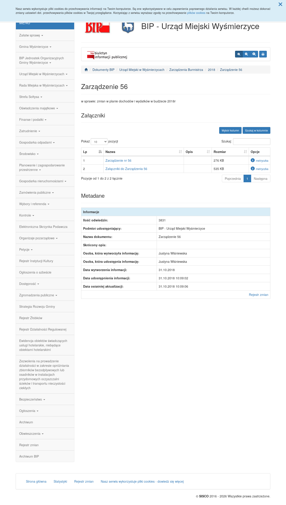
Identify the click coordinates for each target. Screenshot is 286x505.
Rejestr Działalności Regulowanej (42, 329)
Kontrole (25, 215)
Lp (85, 151)
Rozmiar (220, 151)
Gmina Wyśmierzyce (34, 46)
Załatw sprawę (30, 35)
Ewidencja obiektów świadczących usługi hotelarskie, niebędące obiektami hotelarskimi (43, 345)
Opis (189, 151)
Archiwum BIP (29, 456)
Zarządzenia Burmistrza (186, 69)
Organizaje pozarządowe (37, 238)
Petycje (24, 249)
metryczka (262, 161)
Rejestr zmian (29, 445)
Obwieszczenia (30, 433)
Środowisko (27, 153)
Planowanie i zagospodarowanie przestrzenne (42, 167)
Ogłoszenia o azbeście (35, 272)
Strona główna (36, 481)
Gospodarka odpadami (36, 142)
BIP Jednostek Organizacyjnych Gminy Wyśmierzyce (41, 60)
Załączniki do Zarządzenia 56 (126, 168)
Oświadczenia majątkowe (37, 108)
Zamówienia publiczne (35, 192)
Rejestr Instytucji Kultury (36, 261)
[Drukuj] (263, 54)
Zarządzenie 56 (231, 69)
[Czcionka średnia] (246, 54)
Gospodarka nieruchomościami (41, 181)
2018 (211, 69)
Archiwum (26, 422)
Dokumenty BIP (103, 69)
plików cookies (196, 13)
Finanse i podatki (31, 119)
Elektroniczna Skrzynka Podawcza (43, 226)
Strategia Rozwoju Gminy (37, 306)
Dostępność (28, 283)
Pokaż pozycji (99, 141)
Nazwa (110, 151)
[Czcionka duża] (254, 54)
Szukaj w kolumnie (256, 130)
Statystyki (60, 481)
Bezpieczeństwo (31, 399)
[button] (280, 4)
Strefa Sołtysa (29, 96)
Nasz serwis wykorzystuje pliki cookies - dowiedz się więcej (142, 481)
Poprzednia (233, 178)
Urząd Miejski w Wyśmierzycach (42, 74)
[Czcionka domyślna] (239, 54)
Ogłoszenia (27, 410)
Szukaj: (226, 141)
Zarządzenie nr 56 (118, 160)
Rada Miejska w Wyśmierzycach (42, 85)
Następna (260, 178)
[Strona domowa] (86, 69)
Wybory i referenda (33, 204)
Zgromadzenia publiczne (37, 295)
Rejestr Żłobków (30, 318)
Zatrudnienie (28, 131)
